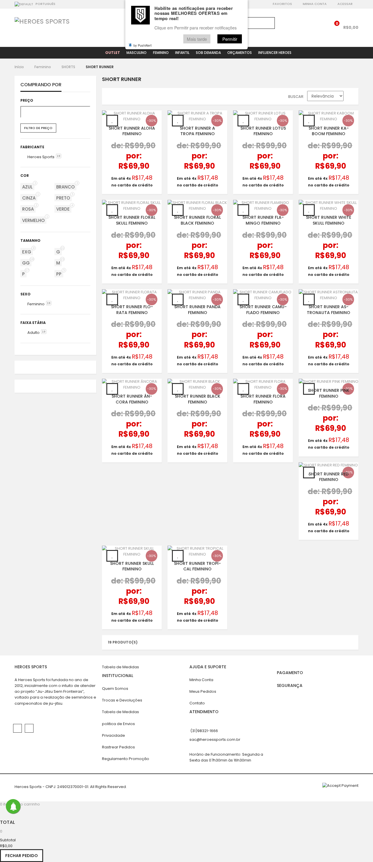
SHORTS (68, 66)
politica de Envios (118, 724)
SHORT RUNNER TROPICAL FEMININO (197, 566)
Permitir (229, 39)
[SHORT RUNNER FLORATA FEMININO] (132, 295)
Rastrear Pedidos (118, 747)
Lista (122, 97)
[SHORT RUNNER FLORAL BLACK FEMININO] (197, 205)
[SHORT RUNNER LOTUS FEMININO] (263, 116)
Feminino (42, 66)
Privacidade (113, 735)
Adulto (33, 332)
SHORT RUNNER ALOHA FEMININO (132, 131)
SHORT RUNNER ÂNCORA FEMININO (132, 399)
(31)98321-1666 (204, 731)
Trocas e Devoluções (122, 700)
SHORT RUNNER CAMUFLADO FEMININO (263, 309)
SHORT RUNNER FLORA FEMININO (263, 399)
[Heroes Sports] (42, 21)
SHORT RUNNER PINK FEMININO (328, 393)
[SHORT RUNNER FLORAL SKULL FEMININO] (132, 205)
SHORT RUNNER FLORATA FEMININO (132, 309)
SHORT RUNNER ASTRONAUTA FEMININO (328, 309)
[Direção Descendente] (351, 97)
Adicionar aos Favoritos (112, 120)
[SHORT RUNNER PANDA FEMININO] (197, 295)
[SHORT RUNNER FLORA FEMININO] (263, 384)
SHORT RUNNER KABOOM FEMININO (329, 131)
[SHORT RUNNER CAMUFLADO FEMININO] (263, 295)
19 (58, 156)
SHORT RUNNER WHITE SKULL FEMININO (328, 220)
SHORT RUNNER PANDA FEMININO (197, 309)
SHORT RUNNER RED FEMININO (329, 476)
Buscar (295, 96)
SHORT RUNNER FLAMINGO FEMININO (263, 220)
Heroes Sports (40, 157)
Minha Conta (315, 3)
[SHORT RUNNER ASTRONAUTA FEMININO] (328, 295)
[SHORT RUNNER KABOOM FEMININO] (328, 116)
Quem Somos (115, 688)
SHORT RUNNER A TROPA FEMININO (197, 131)
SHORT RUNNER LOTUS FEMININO (263, 131)
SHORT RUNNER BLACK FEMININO (197, 399)
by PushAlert (142, 45)
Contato (197, 703)
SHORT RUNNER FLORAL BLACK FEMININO (197, 220)
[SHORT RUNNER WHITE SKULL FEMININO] (328, 205)
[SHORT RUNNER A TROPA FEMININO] (197, 116)
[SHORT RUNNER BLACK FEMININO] (197, 384)
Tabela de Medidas (120, 667)
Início (19, 66)
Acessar (345, 3)
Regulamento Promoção (125, 758)
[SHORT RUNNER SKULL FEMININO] (132, 551)
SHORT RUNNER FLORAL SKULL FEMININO (131, 220)
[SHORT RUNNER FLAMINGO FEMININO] (263, 205)
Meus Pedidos (202, 691)
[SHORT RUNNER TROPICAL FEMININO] (197, 551)
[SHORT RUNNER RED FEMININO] (328, 465)
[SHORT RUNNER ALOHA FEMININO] (132, 116)
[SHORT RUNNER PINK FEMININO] (328, 382)
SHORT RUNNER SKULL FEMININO (132, 566)
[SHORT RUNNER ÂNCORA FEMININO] (132, 384)
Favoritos (282, 3)
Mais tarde (197, 39)
